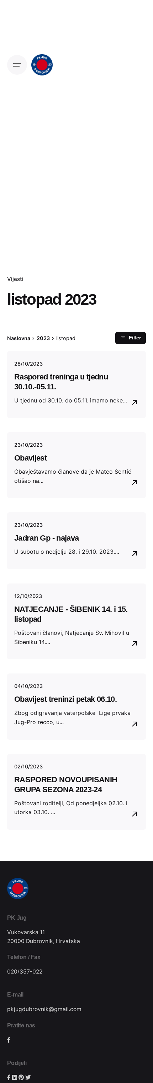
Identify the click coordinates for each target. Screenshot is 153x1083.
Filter (135, 337)
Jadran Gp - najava (46, 538)
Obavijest (30, 457)
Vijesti (15, 279)
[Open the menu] (17, 65)
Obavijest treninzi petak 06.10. (65, 699)
